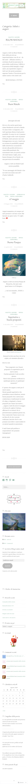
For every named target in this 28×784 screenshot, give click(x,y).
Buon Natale (14, 104)
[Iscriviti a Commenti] (2, 543)
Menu (14, 16)
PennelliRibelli (19, 44)
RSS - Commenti (8, 543)
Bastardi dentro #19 (8, 606)
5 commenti (14, 206)
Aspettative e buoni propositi (14, 318)
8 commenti (14, 249)
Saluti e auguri (14, 37)
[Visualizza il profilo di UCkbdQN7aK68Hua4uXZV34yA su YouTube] (13, 480)
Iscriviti (7, 566)
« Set (3, 711)
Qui (15, 277)
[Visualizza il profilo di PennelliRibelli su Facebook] (3, 480)
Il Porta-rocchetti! (7, 610)
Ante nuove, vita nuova (8, 617)
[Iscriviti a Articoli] (2, 539)
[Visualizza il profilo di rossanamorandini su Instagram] (7, 480)
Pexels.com (19, 352)
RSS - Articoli (7, 539)
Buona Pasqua (14, 242)
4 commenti (14, 326)
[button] (14, 641)
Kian (7, 656)
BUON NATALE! (14, 40)
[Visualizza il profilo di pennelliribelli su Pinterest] (10, 480)
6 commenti (14, 46)
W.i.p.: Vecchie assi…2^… (18, 656)
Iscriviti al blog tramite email (14, 549)
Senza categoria (16, 196)
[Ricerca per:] (13, 487)
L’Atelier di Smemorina (12, 589)
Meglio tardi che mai (8, 613)
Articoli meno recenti (14, 466)
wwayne (8, 661)
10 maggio (14, 199)
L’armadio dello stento (8, 602)
